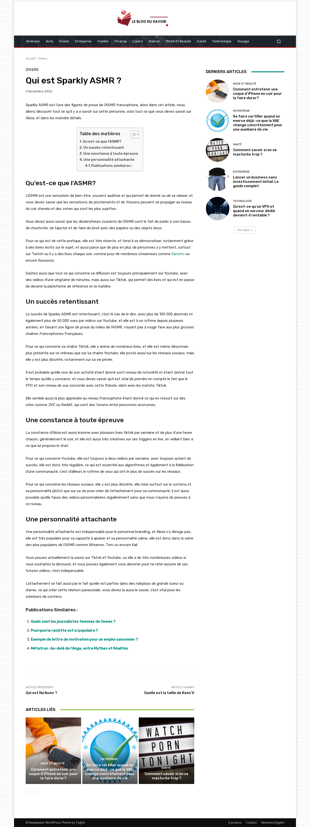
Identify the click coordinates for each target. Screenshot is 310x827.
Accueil (30, 58)
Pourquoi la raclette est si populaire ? (64, 630)
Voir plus (243, 230)
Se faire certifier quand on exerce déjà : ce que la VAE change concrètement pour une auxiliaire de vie (110, 771)
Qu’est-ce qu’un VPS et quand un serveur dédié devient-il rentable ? (254, 210)
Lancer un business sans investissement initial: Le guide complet (256, 181)
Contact (251, 822)
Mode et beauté (53, 763)
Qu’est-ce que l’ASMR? (102, 142)
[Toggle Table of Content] (132, 134)
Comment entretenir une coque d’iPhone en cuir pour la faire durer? (53, 773)
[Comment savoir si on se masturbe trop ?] (166, 750)
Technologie (242, 201)
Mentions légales (272, 822)
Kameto (178, 254)
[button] (278, 41)
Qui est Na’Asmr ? (41, 693)
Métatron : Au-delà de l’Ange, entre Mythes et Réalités (79, 648)
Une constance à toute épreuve (110, 154)
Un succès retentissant (103, 148)
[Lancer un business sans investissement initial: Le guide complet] (217, 179)
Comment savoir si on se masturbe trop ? (166, 776)
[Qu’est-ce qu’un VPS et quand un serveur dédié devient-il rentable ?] (217, 208)
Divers (43, 58)
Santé (166, 768)
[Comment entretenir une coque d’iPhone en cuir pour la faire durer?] (53, 750)
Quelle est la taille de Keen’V (169, 693)
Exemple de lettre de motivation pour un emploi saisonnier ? (84, 639)
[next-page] (36, 792)
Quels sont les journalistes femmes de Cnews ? (73, 621)
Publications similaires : (111, 166)
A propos (234, 822)
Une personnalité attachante (109, 160)
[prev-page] (29, 792)
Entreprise (109, 759)
